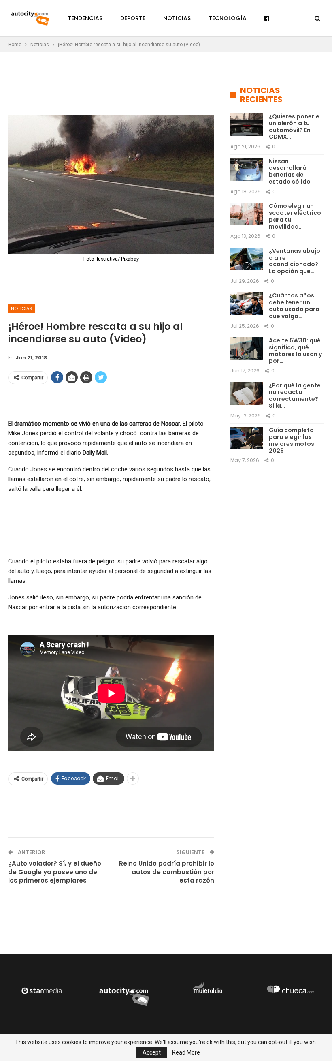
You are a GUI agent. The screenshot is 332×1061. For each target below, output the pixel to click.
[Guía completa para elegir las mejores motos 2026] (246, 438)
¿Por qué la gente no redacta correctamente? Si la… (295, 395)
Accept (152, 1052)
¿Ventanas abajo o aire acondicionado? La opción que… (294, 261)
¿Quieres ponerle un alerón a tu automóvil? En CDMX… (294, 126)
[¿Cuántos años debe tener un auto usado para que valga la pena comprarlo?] (246, 303)
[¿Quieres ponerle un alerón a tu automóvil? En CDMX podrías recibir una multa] (246, 124)
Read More (186, 1052)
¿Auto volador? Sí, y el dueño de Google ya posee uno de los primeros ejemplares (54, 872)
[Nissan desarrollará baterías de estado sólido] (246, 169)
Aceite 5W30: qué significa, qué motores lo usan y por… (295, 350)
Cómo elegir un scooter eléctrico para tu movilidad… (295, 216)
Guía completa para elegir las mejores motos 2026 (291, 440)
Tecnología (228, 18)
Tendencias (85, 18)
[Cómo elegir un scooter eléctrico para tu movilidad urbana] (246, 214)
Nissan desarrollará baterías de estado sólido (290, 171)
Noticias (177, 18)
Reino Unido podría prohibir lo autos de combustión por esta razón (166, 872)
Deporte (132, 18)
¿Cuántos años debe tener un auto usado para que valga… (294, 305)
